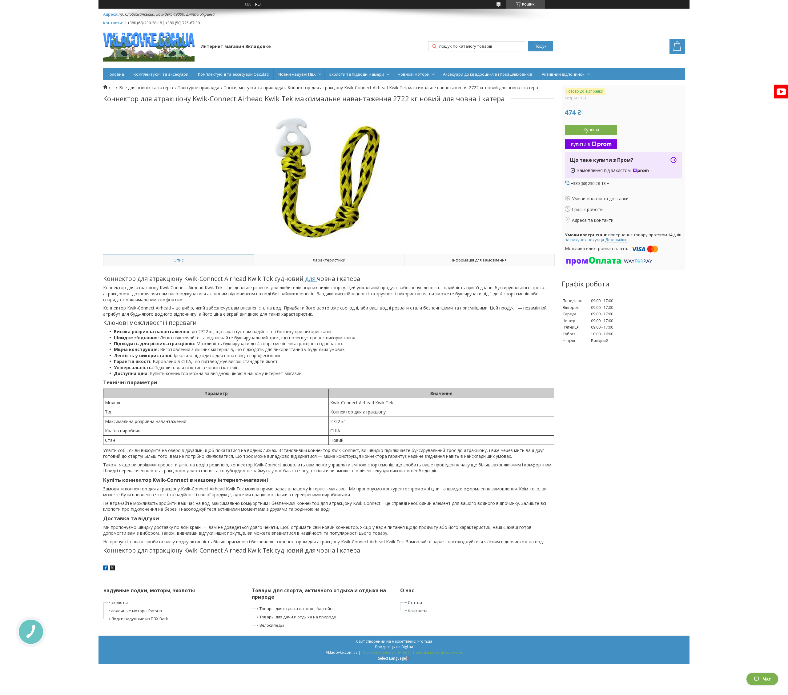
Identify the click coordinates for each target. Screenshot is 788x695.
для (310, 278)
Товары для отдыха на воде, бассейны (297, 608)
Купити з (580, 144)
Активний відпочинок (563, 74)
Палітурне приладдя (198, 87)
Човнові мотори (413, 74)
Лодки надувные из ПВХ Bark (139, 618)
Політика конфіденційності (437, 652)
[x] (112, 569)
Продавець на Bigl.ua (394, 646)
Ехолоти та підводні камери (356, 74)
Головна (116, 74)
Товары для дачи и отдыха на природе (297, 617)
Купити (591, 129)
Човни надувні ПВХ (297, 74)
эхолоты (119, 602)
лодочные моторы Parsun (136, 610)
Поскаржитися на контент (385, 652)
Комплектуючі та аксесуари (161, 74)
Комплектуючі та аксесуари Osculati (233, 74)
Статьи (415, 602)
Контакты (417, 610)
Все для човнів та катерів (146, 87)
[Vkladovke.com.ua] (149, 47)
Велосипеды (271, 625)
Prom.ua (424, 641)
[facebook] (105, 569)
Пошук (540, 46)
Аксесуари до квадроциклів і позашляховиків (487, 74)
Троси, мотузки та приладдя (253, 87)
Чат (767, 679)
